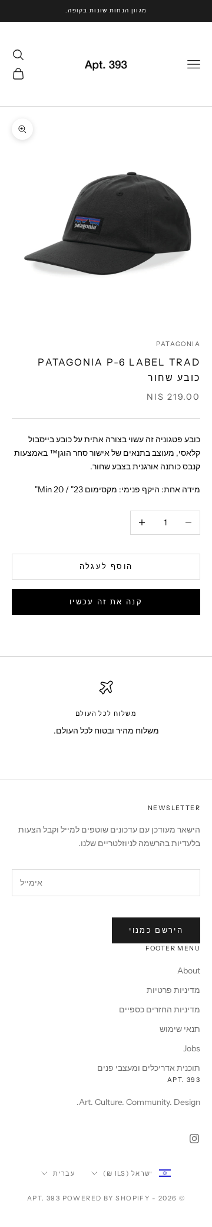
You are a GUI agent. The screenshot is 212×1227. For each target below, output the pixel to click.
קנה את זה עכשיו (106, 601)
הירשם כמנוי (156, 930)
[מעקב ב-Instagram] (194, 1138)
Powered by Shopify (106, 1198)
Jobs (191, 1048)
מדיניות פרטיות (173, 990)
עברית (64, 1173)
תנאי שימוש (180, 1029)
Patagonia (178, 344)
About (188, 970)
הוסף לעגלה (106, 566)
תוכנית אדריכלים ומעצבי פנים (148, 1067)
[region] (106, 717)
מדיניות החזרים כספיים (159, 1009)
